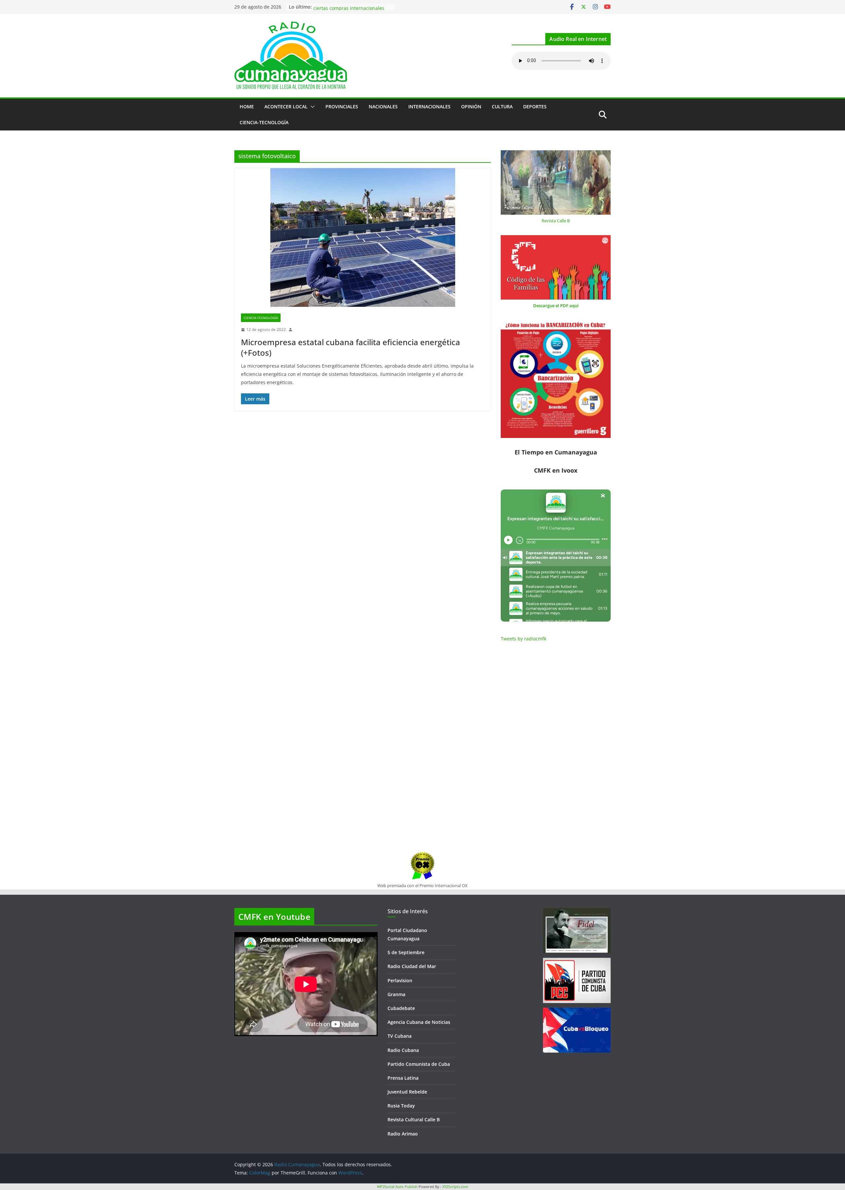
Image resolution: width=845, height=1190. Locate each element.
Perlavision (400, 980)
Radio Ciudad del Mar (412, 966)
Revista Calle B (556, 221)
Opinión (471, 106)
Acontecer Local (286, 106)
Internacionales (429, 106)
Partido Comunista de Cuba (419, 1064)
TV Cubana (400, 1036)
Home (247, 106)
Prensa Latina (403, 1078)
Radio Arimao (403, 1134)
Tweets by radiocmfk (523, 638)
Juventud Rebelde (407, 1092)
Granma (396, 994)
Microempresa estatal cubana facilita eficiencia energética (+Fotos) (350, 347)
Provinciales (341, 106)
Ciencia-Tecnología (264, 122)
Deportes (535, 106)
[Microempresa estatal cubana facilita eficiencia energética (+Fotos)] (362, 237)
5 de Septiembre (406, 952)
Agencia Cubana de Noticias (419, 1022)
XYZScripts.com (455, 1186)
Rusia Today (401, 1105)
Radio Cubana (403, 1050)
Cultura (502, 106)
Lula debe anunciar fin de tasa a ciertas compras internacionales (349, 10)
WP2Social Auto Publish (397, 1186)
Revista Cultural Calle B (414, 1119)
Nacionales (383, 106)
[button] (311, 106)
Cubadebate (401, 1008)
